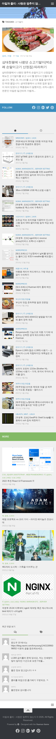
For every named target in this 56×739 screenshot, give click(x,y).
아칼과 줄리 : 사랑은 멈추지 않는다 (22, 3)
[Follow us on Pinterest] (52, 107)
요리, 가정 (6, 56)
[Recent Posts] (41, 131)
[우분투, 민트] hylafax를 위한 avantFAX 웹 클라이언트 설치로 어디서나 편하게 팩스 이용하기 (34, 175)
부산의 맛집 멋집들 (23, 299)
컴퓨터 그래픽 (31, 138)
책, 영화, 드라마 (8, 516)
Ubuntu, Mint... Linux (25, 414)
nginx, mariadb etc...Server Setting (33, 169)
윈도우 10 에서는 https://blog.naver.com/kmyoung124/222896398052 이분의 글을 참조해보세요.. (32, 646)
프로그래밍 (16, 478)
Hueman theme (42, 724)
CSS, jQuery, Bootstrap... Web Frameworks (22, 475)
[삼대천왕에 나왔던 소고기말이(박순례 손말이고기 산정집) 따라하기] (28, 40)
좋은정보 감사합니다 (21, 690)
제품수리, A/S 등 (22, 269)
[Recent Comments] (15, 632)
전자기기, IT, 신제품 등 (24, 153)
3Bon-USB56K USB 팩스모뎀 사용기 (33, 190)
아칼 (17, 56)
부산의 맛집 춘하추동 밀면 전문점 (32, 302)
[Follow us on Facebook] (33, 107)
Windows (20, 138)
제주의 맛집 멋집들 (23, 384)
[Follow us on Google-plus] (43, 107)
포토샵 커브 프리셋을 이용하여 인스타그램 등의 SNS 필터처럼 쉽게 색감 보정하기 (35, 223)
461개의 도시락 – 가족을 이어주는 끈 (20, 567)
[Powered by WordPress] (18, 724)
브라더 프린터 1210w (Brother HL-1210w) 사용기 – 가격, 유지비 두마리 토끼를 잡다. (35, 371)
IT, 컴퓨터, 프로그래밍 (10, 602)
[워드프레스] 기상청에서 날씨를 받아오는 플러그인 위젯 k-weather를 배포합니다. (34, 256)
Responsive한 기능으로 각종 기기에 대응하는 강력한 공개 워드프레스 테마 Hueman (34, 335)
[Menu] (52, 3)
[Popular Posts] (15, 131)
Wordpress (21, 250)
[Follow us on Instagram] (38, 107)
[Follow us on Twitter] (47, 107)
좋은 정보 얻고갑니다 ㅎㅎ (23, 670)
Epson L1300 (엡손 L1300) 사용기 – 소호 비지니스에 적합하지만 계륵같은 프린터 (34, 353)
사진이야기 (20, 217)
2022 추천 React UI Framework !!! (18, 481)
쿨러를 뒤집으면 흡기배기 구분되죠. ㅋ (29, 680)
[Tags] (41, 632)
